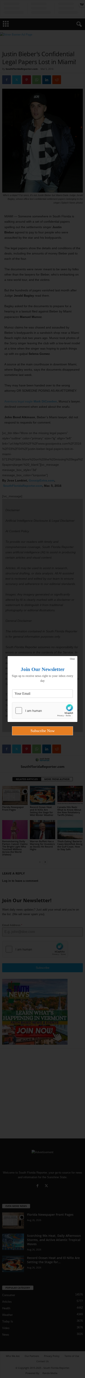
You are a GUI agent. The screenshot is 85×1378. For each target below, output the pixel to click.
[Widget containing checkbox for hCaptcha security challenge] (42, 710)
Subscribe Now (43, 731)
